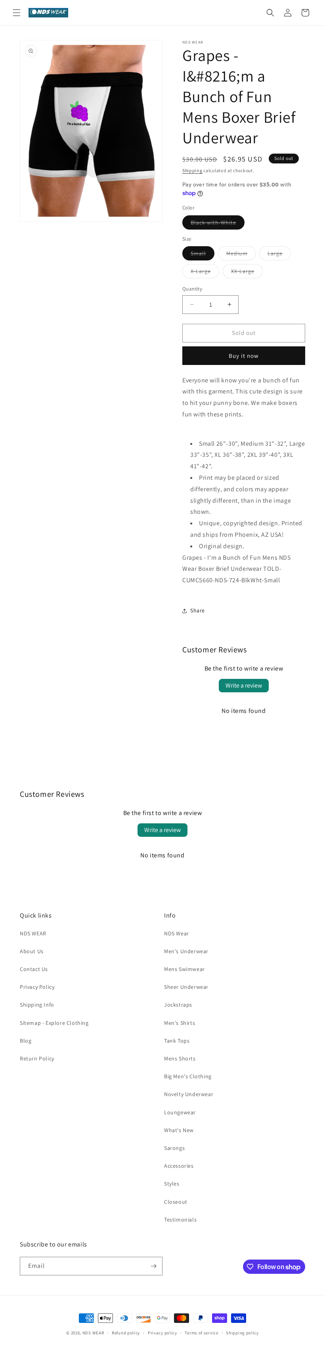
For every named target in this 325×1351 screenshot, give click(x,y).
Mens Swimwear (184, 969)
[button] (16, 12)
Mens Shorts (180, 1058)
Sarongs (174, 1147)
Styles (172, 1183)
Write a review (244, 685)
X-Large (205, 272)
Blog (25, 1040)
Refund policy (126, 1333)
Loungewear (180, 1112)
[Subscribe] (153, 1266)
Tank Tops (176, 1040)
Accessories (179, 1165)
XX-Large (247, 272)
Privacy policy (162, 1333)
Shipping (192, 170)
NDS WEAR (33, 933)
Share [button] (197, 610)
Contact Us (34, 969)
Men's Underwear (186, 951)
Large (279, 254)
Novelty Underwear (188, 1094)
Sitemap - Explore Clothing (54, 1022)
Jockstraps (178, 1004)
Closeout (175, 1201)
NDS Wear (176, 933)
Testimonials (180, 1219)
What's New (179, 1130)
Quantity (192, 288)
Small (202, 254)
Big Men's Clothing (188, 1076)
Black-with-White (218, 224)
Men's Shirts (179, 1022)
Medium (241, 254)
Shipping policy (242, 1333)
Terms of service (201, 1333)
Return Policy (37, 1058)
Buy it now (244, 355)
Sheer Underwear (186, 986)
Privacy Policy (37, 986)
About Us (32, 951)
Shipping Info (37, 1004)
